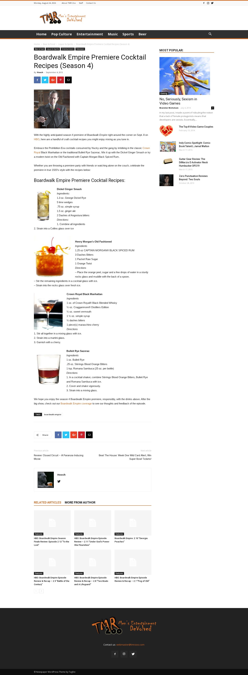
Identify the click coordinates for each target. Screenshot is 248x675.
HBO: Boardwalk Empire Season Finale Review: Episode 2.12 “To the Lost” (51, 541)
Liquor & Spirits (65, 44)
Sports (128, 34)
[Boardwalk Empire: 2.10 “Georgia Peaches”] (133, 522)
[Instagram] (208, 3)
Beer (143, 34)
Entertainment (90, 34)
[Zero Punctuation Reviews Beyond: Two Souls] (166, 180)
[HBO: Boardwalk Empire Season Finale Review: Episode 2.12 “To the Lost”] (52, 522)
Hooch (40, 72)
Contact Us (91, 3)
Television (80, 49)
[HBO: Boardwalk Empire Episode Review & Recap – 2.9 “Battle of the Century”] (52, 562)
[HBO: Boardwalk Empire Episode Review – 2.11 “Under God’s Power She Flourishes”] (92, 522)
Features (38, 534)
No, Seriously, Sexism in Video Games (178, 101)
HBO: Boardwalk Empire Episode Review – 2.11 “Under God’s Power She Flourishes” (91, 541)
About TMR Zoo (69, 3)
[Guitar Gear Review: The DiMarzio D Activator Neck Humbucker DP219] (167, 161)
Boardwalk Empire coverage (76, 403)
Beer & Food (49, 44)
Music (113, 34)
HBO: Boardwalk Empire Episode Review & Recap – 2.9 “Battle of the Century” (51, 581)
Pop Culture (61, 34)
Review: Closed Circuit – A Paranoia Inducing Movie (58, 457)
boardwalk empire (52, 414)
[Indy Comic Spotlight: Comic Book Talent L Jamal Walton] (167, 146)
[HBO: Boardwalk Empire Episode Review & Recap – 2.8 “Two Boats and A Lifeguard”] (92, 562)
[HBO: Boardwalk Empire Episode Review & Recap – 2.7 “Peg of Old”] (133, 562)
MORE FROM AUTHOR (80, 502)
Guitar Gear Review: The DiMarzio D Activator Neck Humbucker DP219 (193, 162)
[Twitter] (212, 3)
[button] (210, 34)
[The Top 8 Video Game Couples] (166, 131)
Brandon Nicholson (168, 108)
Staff (81, 3)
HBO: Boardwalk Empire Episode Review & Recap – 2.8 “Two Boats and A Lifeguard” (91, 581)
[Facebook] (204, 3)
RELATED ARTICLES (47, 502)
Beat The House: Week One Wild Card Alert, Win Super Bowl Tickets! (125, 457)
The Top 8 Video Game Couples (196, 126)
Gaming (163, 93)
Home (41, 34)
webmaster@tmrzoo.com (130, 644)
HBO (36, 139)
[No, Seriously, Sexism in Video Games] (186, 76)
